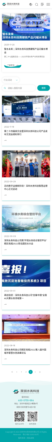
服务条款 (21, 438)
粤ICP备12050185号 (31, 434)
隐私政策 (30, 438)
